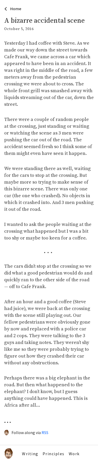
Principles (54, 453)
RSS (45, 432)
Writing (30, 453)
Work (74, 453)
